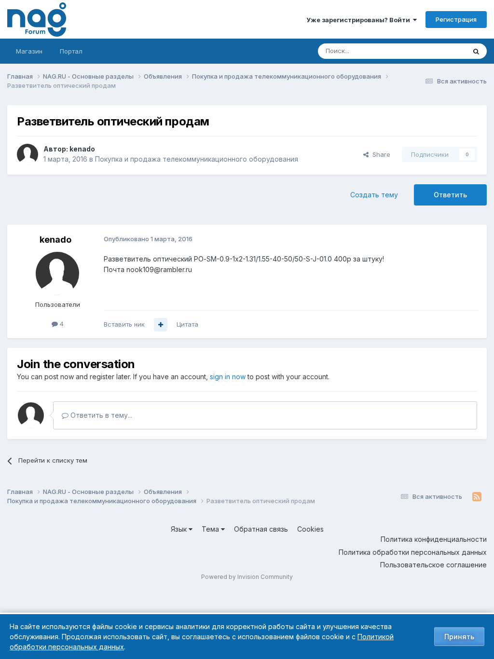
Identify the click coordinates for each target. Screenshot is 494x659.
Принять (459, 636)
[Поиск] (476, 51)
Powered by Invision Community (247, 576)
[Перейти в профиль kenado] (27, 154)
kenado (82, 149)
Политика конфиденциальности (434, 539)
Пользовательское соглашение (433, 565)
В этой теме (435, 51)
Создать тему (374, 195)
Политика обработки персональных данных (413, 552)
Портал (71, 51)
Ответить (450, 195)
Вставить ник (124, 324)
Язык (180, 529)
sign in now (228, 376)
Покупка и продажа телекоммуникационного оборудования (196, 159)
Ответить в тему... (100, 415)
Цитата (187, 324)
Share (379, 154)
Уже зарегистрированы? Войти (359, 20)
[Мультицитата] (160, 324)
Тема (211, 529)
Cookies (310, 529)
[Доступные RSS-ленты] (477, 497)
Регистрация (456, 19)
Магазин (29, 51)
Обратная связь (261, 529)
